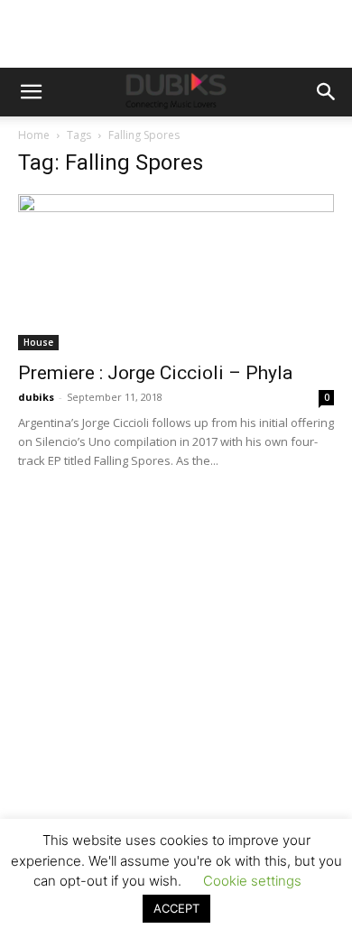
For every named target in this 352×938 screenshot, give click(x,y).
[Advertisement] (176, 709)
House (38, 342)
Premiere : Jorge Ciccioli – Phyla (155, 373)
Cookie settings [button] (252, 880)
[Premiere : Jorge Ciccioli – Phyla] (176, 272)
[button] (31, 92)
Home (34, 135)
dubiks (36, 397)
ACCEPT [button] (176, 908)
